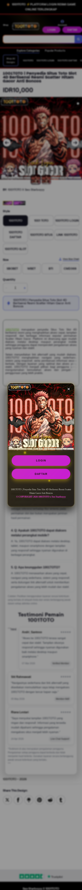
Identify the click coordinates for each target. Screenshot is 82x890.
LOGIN (41, 460)
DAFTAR (41, 473)
